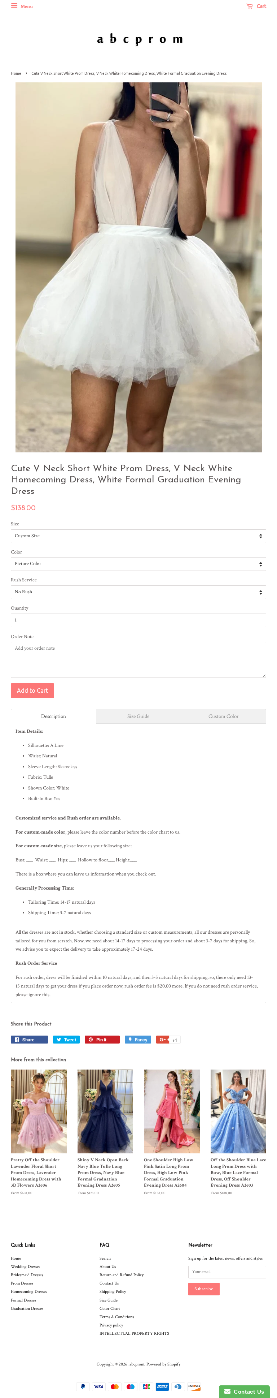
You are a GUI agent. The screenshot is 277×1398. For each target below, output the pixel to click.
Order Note (22, 636)
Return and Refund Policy (122, 1275)
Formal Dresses (23, 1300)
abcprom (136, 1364)
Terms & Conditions (117, 1317)
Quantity (19, 608)
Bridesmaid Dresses (27, 1275)
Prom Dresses (22, 1283)
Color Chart (110, 1308)
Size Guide (109, 1300)
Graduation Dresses (27, 1308)
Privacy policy (111, 1325)
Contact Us (109, 1283)
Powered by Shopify (163, 1364)
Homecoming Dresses (29, 1291)
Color (16, 552)
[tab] (53, 716)
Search (105, 1258)
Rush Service (24, 580)
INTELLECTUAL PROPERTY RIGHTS (134, 1333)
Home (16, 73)
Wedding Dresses (25, 1266)
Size (15, 524)
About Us (108, 1266)
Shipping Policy (113, 1291)
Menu (26, 6)
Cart (261, 6)
